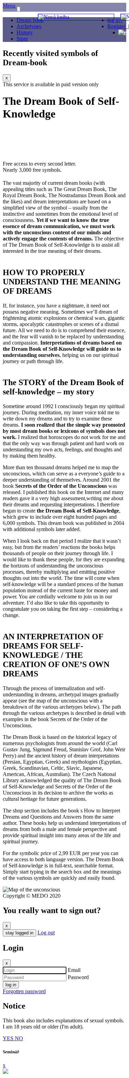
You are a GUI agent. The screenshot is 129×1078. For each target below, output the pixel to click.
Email (74, 970)
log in (11, 984)
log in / (114, 20)
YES (9, 1038)
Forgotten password (24, 991)
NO (19, 1038)
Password (78, 977)
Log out (46, 932)
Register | (118, 26)
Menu (9, 6)
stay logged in (19, 932)
